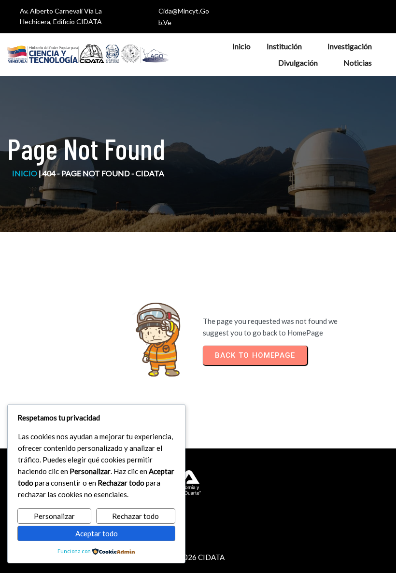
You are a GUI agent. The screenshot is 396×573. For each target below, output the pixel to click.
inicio (24, 173)
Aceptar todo (96, 533)
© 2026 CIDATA (198, 557)
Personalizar (54, 516)
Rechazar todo (135, 516)
